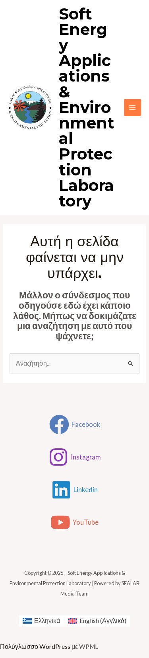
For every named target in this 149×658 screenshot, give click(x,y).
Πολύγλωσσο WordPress (35, 646)
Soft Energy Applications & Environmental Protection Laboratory (86, 107)
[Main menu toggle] (132, 107)
